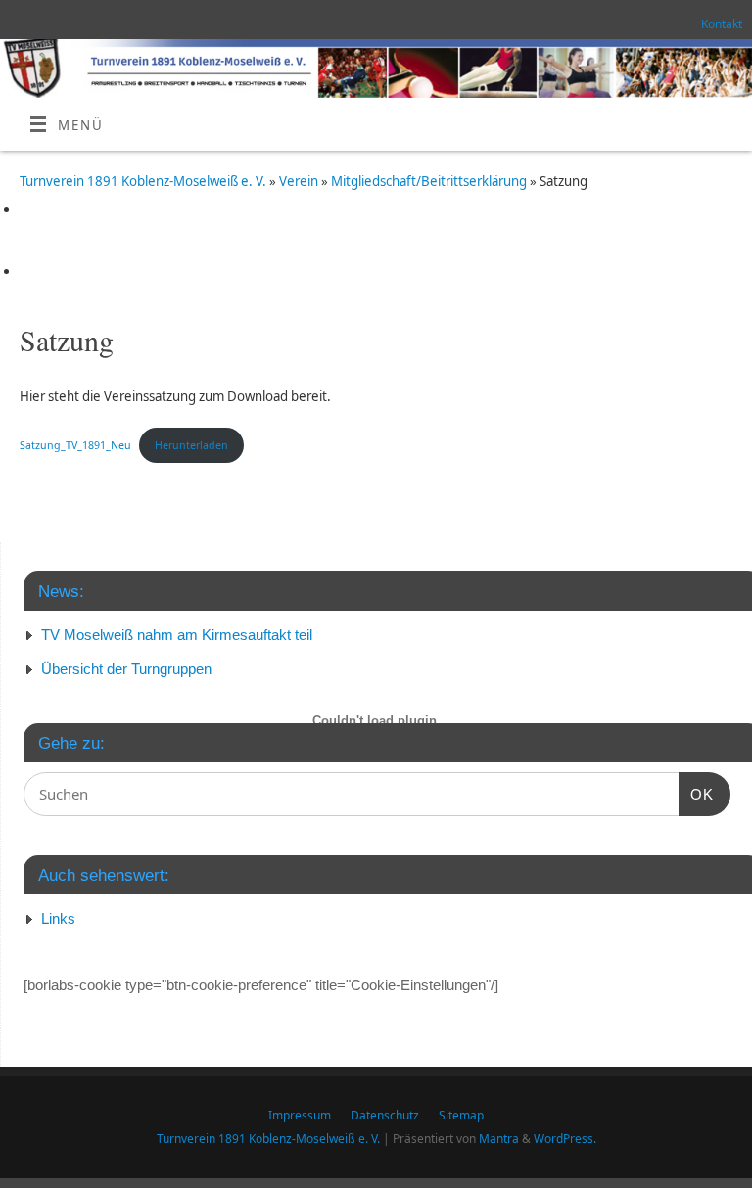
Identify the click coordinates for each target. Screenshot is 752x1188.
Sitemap (461, 1115)
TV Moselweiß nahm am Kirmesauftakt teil (176, 634)
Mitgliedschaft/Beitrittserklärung (430, 181)
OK (696, 793)
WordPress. (565, 1138)
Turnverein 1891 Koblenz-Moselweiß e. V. (143, 181)
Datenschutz (385, 1115)
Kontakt (721, 24)
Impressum (299, 1115)
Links (58, 918)
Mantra (499, 1138)
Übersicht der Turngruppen (126, 669)
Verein (300, 181)
